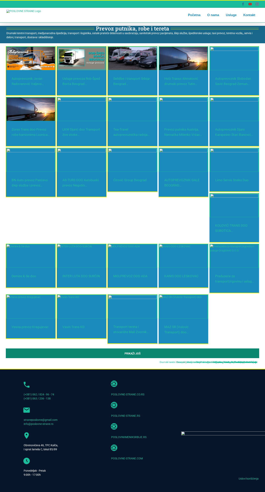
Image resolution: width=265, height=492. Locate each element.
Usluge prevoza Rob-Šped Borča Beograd (169, 115)
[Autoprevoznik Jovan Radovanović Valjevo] (69, 77)
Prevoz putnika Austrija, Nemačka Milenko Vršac (47, 443)
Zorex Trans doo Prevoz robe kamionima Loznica (174, 279)
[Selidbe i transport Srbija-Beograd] (69, 159)
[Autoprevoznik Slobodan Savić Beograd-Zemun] (69, 241)
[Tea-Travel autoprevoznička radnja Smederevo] (196, 323)
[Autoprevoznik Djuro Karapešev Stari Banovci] (196, 405)
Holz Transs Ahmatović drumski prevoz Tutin (171, 197)
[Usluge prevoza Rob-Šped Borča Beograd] (196, 77)
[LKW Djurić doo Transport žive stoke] (69, 323)
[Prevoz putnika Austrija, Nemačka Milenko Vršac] (69, 405)
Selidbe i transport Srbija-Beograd (36, 197)
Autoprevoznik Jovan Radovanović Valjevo (42, 115)
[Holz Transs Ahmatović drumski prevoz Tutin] (196, 159)
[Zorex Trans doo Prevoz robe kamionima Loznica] (196, 241)
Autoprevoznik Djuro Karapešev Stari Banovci (172, 443)
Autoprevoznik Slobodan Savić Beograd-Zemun (46, 279)
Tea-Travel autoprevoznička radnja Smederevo (172, 361)
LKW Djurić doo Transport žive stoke (38, 361)
